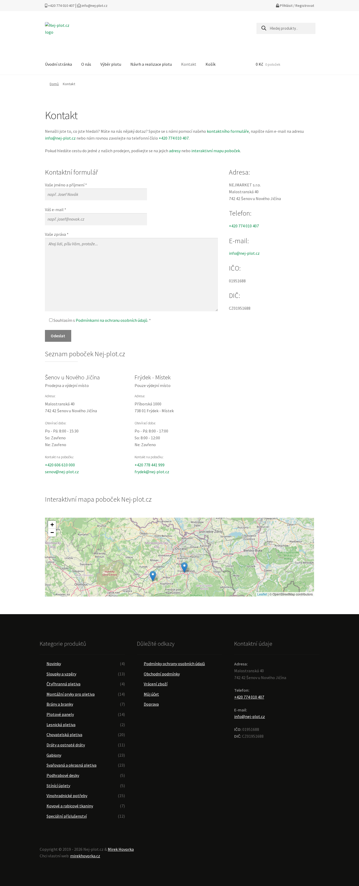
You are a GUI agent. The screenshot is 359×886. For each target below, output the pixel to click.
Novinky (54, 663)
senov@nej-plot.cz (62, 471)
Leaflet (262, 594)
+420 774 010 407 (60, 5)
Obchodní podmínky (162, 673)
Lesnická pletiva (61, 724)
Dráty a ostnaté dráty (66, 744)
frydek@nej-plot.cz (152, 471)
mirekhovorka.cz (85, 855)
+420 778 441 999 (150, 464)
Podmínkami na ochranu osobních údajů (111, 320)
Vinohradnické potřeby (67, 795)
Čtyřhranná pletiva (63, 683)
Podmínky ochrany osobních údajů (174, 663)
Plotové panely (60, 714)
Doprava (151, 704)
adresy (175, 150)
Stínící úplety (58, 785)
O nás (86, 64)
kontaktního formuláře (228, 131)
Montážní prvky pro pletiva (71, 694)
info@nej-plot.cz (94, 5)
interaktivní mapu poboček (215, 150)
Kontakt (188, 64)
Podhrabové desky (63, 775)
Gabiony (54, 755)
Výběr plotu (110, 64)
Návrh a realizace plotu (151, 64)
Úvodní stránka (58, 64)
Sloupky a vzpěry (61, 673)
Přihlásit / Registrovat (296, 5)
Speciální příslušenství (67, 816)
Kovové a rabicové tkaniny (70, 805)
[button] (184, 567)
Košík (211, 64)
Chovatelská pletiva (64, 734)
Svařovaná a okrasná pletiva (71, 765)
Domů (54, 84)
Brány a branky (60, 704)
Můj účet (151, 694)
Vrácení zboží (155, 683)
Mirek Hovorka (121, 849)
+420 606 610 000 (60, 464)
